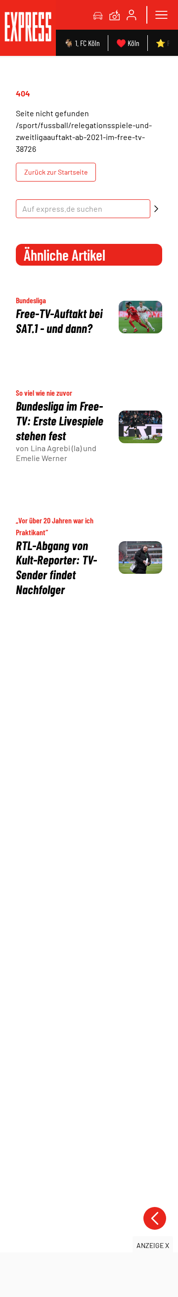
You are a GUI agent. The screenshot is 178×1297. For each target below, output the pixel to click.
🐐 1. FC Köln (82, 42)
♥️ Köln (127, 42)
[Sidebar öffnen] (161, 14)
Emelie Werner (41, 458)
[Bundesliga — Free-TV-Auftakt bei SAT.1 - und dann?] (140, 317)
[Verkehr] (98, 14)
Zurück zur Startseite (56, 172)
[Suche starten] (156, 208)
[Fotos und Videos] (115, 14)
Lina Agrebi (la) (56, 448)
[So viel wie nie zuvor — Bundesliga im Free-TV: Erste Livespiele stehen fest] (140, 427)
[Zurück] (154, 1218)
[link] (28, 28)
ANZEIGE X (152, 1245)
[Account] (131, 14)
